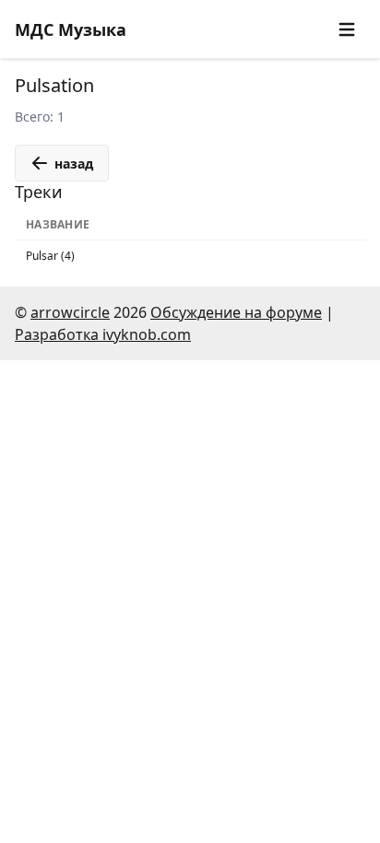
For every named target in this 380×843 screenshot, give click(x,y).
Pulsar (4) (50, 255)
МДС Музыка (70, 29)
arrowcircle (70, 312)
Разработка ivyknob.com (103, 334)
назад (73, 163)
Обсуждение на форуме (236, 312)
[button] (346, 29)
